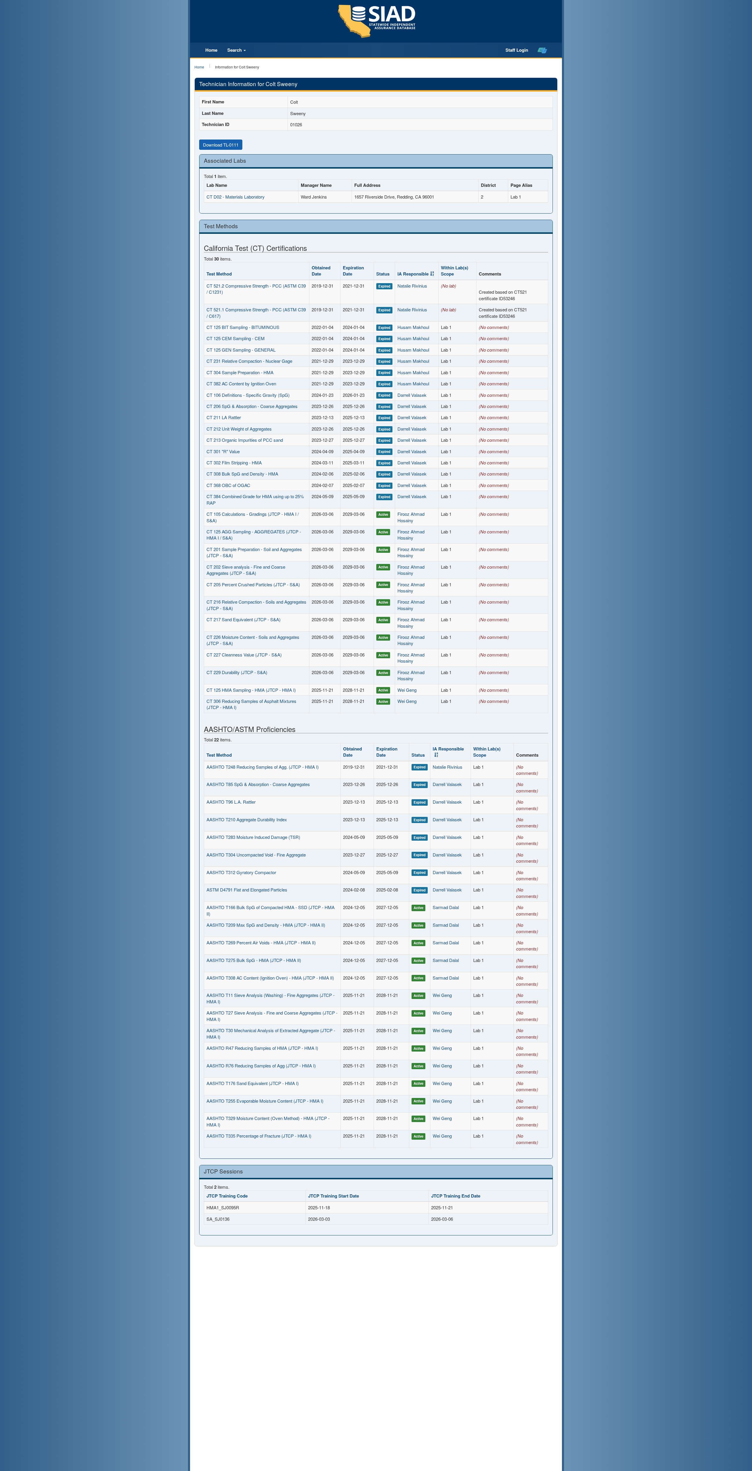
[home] (542, 50)
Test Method (219, 274)
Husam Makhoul (413, 327)
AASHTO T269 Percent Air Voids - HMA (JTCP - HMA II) (261, 942)
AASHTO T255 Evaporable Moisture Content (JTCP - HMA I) (265, 1101)
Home (211, 50)
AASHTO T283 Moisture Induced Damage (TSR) (253, 837)
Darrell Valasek (412, 395)
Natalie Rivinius (412, 286)
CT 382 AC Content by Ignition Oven (241, 383)
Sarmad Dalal (446, 907)
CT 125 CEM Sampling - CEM (236, 338)
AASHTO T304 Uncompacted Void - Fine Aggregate (256, 855)
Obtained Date (321, 270)
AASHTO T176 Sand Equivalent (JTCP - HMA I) (253, 1083)
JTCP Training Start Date (333, 1196)
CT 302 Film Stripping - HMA (234, 462)
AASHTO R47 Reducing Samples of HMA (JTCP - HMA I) (262, 1048)
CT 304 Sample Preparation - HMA (240, 372)
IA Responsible (413, 274)
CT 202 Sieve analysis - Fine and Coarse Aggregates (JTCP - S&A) (246, 570)
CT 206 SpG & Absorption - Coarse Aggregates (252, 406)
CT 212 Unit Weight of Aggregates (239, 429)
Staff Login (517, 50)
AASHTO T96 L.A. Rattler (231, 802)
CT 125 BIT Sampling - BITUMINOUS (243, 327)
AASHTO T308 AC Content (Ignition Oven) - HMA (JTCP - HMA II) (270, 978)
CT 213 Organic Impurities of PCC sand (245, 440)
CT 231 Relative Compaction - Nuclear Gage (249, 361)
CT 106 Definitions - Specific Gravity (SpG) (248, 395)
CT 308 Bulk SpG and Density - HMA (242, 474)
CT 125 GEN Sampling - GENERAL (241, 350)
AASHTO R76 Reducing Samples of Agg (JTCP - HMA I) (261, 1065)
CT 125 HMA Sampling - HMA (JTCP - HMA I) (251, 690)
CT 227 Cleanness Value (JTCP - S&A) (244, 654)
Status (383, 274)
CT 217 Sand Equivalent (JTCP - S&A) (244, 619)
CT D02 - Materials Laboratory (236, 197)
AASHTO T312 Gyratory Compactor (241, 872)
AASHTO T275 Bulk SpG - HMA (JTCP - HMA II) (254, 960)
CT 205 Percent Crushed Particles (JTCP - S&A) (253, 584)
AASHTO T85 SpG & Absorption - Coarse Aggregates (258, 784)
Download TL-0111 (221, 145)
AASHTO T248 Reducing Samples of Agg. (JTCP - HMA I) (263, 767)
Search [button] (235, 50)
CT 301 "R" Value (223, 451)
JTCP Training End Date (455, 1196)
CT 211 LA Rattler (224, 417)
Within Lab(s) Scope (454, 270)
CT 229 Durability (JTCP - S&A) (237, 672)
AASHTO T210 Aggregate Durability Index (247, 819)
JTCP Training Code (227, 1196)
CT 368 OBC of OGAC (228, 485)
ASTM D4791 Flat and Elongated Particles (247, 889)
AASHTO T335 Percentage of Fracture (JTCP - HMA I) (259, 1136)
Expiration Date (353, 270)
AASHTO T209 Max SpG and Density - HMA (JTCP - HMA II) (266, 925)
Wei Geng (407, 690)
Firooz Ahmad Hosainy (410, 517)
